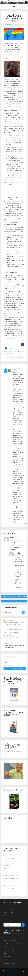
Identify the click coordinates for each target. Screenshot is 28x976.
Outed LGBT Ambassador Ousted (14, 18)
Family (5, 872)
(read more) (19, 753)
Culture (7, 357)
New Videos (6, 960)
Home (5, 919)
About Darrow (13, 780)
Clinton (11, 351)
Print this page (10, 348)
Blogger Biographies (9, 912)
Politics (21, 357)
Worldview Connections (9, 892)
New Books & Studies (9, 963)
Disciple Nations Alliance (10, 940)
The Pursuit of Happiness (13, 601)
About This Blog (8, 909)
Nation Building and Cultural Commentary (14, 882)
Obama (19, 351)
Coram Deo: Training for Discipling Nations (12, 951)
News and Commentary (9, 885)
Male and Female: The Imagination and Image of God (15, 596)
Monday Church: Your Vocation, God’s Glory (13, 945)
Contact (5, 915)
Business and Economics (10, 858)
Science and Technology (10, 888)
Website (16, 372)
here (15, 87)
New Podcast (7, 956)
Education (6, 868)
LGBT (15, 351)
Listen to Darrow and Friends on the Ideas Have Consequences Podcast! (14, 622)
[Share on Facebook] (22, 346)
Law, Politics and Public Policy (11, 878)
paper (13, 79)
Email (5, 662)
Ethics (12, 357)
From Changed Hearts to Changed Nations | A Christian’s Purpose (12, 630)
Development (7, 865)
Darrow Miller (9, 24)
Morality (16, 357)
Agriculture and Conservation (11, 875)
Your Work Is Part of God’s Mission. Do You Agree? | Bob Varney (13, 639)
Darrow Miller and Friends (13, 971)
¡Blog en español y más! (9, 936)
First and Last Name (9, 656)
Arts (5, 855)
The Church (6, 862)
